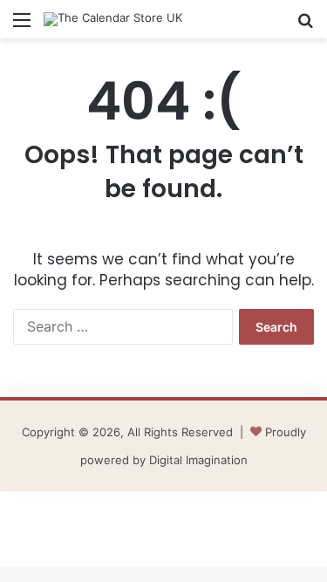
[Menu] (22, 25)
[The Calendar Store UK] (113, 19)
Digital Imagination (198, 460)
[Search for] (305, 25)
